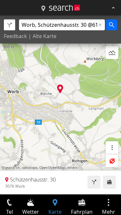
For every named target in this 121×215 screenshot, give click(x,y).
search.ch (12, 167)
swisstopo (29, 167)
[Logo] (64, 8)
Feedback (15, 36)
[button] (60, 88)
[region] (60, 104)
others (72, 167)
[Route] (93, 182)
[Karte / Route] (43, 8)
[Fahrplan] (109, 182)
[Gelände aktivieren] (112, 52)
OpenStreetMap (52, 167)
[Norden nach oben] (112, 68)
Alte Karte (44, 36)
